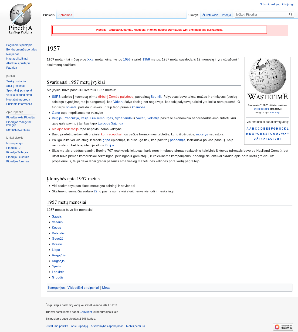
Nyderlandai (123, 118)
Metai (106, 287)
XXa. (90, 59)
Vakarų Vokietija (147, 118)
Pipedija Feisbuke (17, 157)
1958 (146, 59)
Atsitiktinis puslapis (18, 63)
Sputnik (156, 96)
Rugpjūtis (59, 255)
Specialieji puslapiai (19, 90)
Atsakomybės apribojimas (107, 326)
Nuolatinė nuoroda (18, 99)
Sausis (57, 216)
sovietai (71, 107)
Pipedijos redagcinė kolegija (19, 124)
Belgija (57, 118)
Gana (56, 112)
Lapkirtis (58, 272)
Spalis (56, 266)
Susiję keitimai (15, 85)
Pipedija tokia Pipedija (20, 117)
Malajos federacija (65, 129)
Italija (84, 118)
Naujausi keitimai (17, 58)
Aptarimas (65, 15)
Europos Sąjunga (110, 123)
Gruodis (58, 277)
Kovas (56, 227)
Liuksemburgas (101, 118)
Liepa (56, 250)
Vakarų (118, 102)
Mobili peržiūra (135, 326)
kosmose (138, 107)
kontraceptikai (111, 134)
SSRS (56, 96)
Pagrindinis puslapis (19, 45)
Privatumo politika (57, 326)
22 (96, 191)
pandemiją (177, 140)
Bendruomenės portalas (21, 49)
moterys (202, 134)
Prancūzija (71, 118)
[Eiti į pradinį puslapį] (20, 18)
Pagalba (11, 67)
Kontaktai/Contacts (18, 129)
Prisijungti (288, 4)
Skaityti (193, 15)
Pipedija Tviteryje (17, 152)
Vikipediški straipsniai (83, 287)
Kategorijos (56, 287)
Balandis (58, 233)
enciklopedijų (261, 108)
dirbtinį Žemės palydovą (115, 96)
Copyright (86, 312)
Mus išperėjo (14, 143)
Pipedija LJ (13, 148)
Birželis (57, 244)
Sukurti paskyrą (270, 4)
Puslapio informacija (19, 104)
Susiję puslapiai (16, 81)
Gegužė (58, 238)
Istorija (226, 15)
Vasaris (57, 222)
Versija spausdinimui (19, 95)
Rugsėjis (58, 261)
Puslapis (49, 15)
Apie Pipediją (79, 326)
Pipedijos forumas (17, 161)
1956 (127, 59)
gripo (106, 140)
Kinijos (109, 145)
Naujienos (12, 54)
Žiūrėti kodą (210, 15)
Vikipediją (275, 112)
